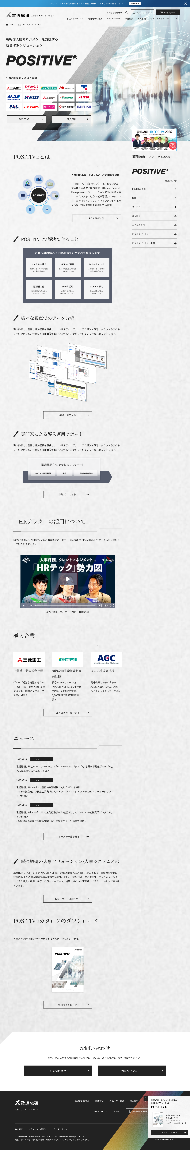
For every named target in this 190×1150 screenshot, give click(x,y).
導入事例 (141, 18)
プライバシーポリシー (38, 1129)
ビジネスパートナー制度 (143, 243)
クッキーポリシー (61, 1129)
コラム (176, 18)
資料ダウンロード (144, 12)
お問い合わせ (169, 12)
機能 (134, 197)
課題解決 (129, 18)
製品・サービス (117, 1100)
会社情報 (19, 1129)
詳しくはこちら (67, 494)
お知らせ (117, 1111)
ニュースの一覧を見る (68, 836)
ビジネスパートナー (141, 234)
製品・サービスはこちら (68, 899)
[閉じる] (185, 3)
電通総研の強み (95, 18)
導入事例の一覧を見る (68, 713)
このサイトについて (101, 1111)
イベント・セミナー (159, 18)
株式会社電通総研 (114, 12)
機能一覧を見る (67, 415)
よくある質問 (138, 225)
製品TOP (169, 180)
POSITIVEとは (26, 119)
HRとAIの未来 (113, 18)
